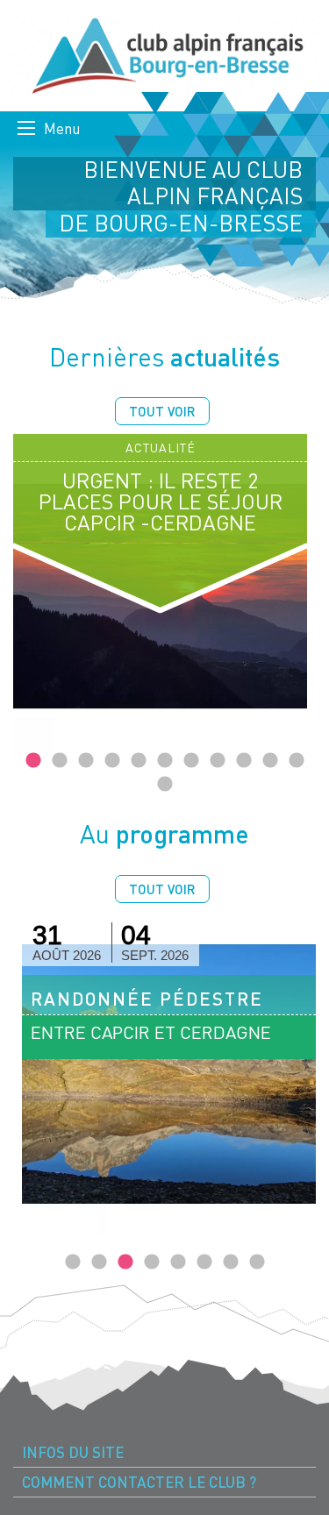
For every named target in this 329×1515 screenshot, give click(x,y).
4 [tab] (112, 761)
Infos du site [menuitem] (73, 1452)
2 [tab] (59, 761)
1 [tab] (33, 761)
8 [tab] (217, 761)
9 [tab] (244, 761)
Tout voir (162, 411)
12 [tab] (165, 784)
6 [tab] (165, 761)
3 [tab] (86, 761)
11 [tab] (296, 761)
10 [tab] (270, 761)
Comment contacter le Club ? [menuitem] (139, 1482)
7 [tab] (191, 761)
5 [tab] (138, 761)
